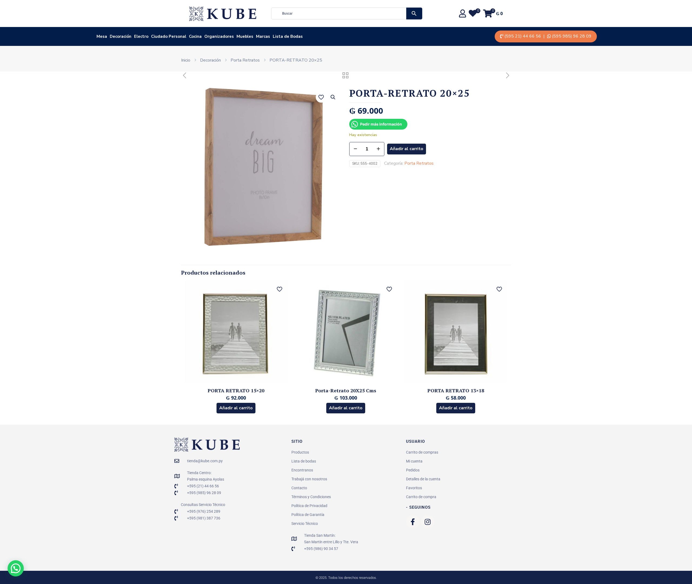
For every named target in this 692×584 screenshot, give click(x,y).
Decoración (210, 60)
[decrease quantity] (355, 149)
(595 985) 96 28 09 (571, 36)
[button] (333, 97)
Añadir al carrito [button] (236, 408)
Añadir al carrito (406, 149)
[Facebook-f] (413, 521)
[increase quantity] (378, 149)
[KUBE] (222, 13)
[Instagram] (427, 521)
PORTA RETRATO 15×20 (236, 390)
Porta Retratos (245, 60)
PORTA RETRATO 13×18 (455, 390)
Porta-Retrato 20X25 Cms (345, 390)
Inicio (185, 60)
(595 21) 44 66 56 (522, 36)
